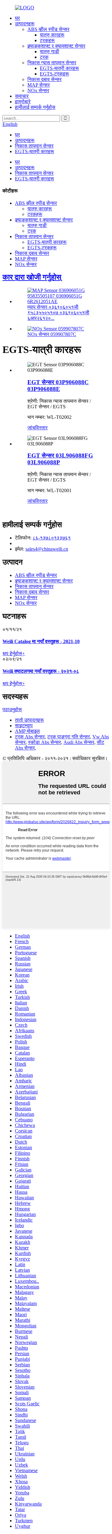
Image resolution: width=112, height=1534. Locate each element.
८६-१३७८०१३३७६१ (52, 537)
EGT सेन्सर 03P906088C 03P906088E (58, 385)
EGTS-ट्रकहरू (54, 73)
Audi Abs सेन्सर (78, 742)
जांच (31, 427)
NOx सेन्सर (38, 90)
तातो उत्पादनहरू (29, 720)
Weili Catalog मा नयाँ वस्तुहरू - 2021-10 (41, 641)
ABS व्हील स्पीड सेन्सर (48, 29)
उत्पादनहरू (25, 23)
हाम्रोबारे (22, 101)
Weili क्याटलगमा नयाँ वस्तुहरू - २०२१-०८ (40, 671)
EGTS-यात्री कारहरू (59, 68)
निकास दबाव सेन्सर (44, 79)
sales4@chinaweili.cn (47, 549)
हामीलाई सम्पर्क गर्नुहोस (35, 107)
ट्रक (44, 57)
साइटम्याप (24, 725)
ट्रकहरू (47, 40)
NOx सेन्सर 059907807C (51, 334)
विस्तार (41, 427)
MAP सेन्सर (38, 85)
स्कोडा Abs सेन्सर (44, 742)
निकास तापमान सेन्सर (34, 145)
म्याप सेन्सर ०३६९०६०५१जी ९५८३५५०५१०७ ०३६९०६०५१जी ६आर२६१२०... (58, 312)
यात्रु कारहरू (52, 34)
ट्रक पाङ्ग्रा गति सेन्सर (68, 736)
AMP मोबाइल (27, 731)
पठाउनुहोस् (12, 709)
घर (17, 18)
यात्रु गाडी (49, 51)
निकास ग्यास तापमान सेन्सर (51, 62)
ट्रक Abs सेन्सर (30, 736)
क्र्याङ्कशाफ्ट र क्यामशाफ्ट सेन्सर (56, 46)
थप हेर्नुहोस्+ (13, 653)
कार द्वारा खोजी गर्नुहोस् (31, 277)
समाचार (22, 96)
